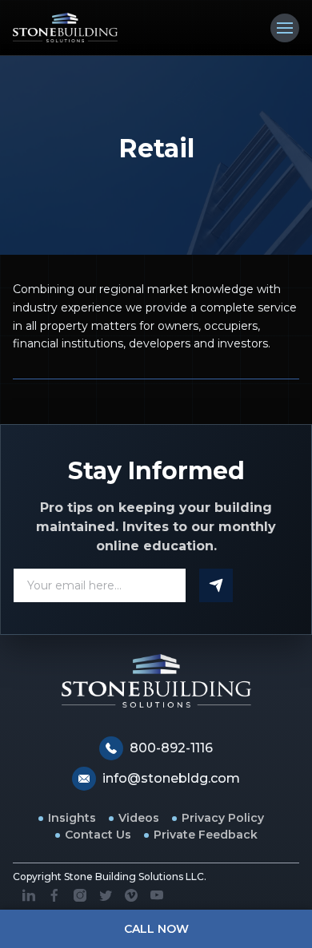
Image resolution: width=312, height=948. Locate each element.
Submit (216, 585)
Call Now (156, 929)
